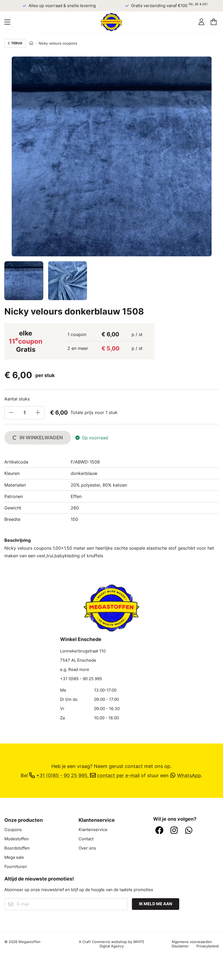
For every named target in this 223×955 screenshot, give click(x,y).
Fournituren (15, 866)
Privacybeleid (207, 946)
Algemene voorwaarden (192, 942)
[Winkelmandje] (213, 22)
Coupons (13, 829)
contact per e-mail (118, 775)
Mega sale (14, 857)
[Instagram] (174, 830)
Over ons (87, 848)
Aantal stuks (17, 399)
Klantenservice (93, 829)
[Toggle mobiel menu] (7, 22)
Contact (86, 838)
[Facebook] (159, 830)
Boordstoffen (17, 848)
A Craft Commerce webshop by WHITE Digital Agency (111, 944)
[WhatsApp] (188, 830)
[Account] (201, 22)
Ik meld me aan (155, 903)
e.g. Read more (74, 669)
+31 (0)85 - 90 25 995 (81, 678)
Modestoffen (16, 838)
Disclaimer (180, 946)
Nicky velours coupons (58, 43)
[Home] (31, 43)
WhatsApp (189, 775)
